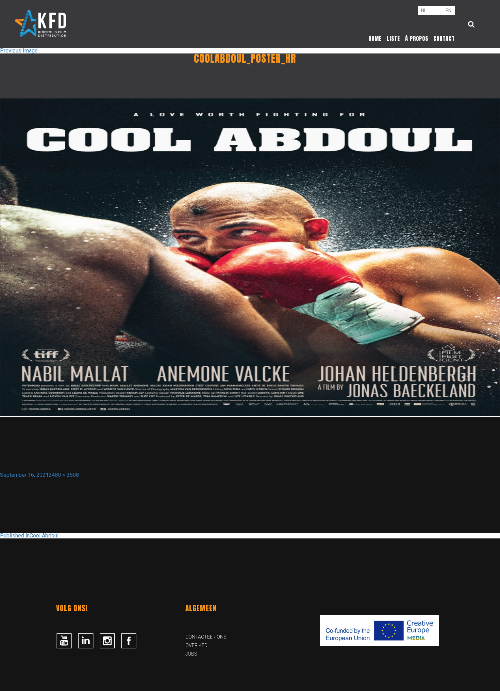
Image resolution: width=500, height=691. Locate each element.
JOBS (191, 654)
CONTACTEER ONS (206, 637)
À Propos (416, 38)
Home (375, 38)
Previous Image (19, 50)
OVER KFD (196, 645)
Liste (393, 38)
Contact (444, 38)
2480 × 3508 (64, 475)
